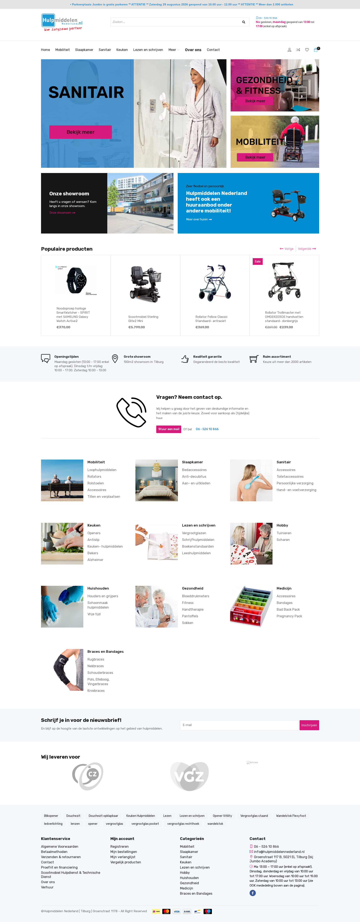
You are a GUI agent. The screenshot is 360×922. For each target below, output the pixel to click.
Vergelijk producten (125, 862)
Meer (172, 50)
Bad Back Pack (288, 609)
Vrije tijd (94, 614)
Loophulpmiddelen (102, 470)
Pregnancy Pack (289, 616)
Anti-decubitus (194, 477)
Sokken (187, 623)
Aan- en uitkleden (196, 483)
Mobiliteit (62, 50)
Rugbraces (96, 659)
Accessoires (97, 490)
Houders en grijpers (103, 596)
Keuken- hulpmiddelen (105, 546)
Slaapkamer (84, 50)
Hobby (282, 525)
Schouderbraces (100, 673)
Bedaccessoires (194, 470)
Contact (213, 50)
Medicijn (284, 588)
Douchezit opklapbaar (103, 816)
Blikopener (51, 816)
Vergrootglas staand (254, 816)
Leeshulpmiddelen (196, 553)
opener (93, 824)
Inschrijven (309, 725)
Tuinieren (284, 533)
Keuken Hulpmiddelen (140, 816)
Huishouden (98, 588)
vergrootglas (114, 824)
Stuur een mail (168, 429)
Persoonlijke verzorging (295, 483)
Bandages (284, 603)
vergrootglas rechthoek (183, 824)
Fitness (188, 603)
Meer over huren (197, 219)
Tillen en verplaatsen (104, 497)
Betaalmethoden (54, 852)
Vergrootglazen (194, 533)
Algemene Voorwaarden (59, 847)
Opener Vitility (222, 816)
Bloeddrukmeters (195, 596)
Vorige (289, 249)
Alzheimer (95, 560)
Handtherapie (193, 609)
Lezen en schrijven (148, 50)
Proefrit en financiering (59, 867)
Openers (94, 533)
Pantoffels (190, 616)
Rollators (94, 477)
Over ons (193, 50)
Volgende (304, 249)
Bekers (93, 553)
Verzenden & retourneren (61, 857)
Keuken (122, 50)
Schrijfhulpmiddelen (198, 540)
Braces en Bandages (106, 651)
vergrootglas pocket (145, 824)
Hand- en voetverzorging (296, 490)
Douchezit (73, 816)
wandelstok (215, 824)
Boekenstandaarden (198, 546)
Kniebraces (96, 691)
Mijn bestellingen (123, 852)
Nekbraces (96, 666)
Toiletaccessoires (290, 477)
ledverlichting (53, 824)
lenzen (75, 824)
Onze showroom (60, 213)
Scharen (283, 540)
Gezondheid (192, 588)
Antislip (93, 540)
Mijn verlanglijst (122, 857)
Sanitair (105, 50)
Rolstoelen (96, 483)
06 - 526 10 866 (267, 17)
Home (45, 50)
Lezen (167, 816)
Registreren (119, 847)
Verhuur (47, 887)
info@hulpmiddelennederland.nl (279, 852)
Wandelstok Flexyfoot (291, 816)
